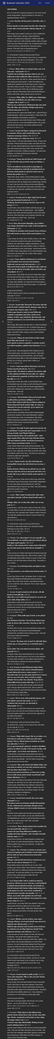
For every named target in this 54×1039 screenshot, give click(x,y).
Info (39, 3)
